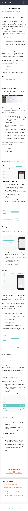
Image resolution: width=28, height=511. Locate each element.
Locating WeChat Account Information (13, 498)
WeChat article (21, 131)
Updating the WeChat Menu (10, 79)
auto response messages (16, 19)
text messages (8, 66)
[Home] (6, 2)
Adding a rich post (8, 360)
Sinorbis (4, 11)
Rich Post (16, 320)
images (6, 67)
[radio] (10, 472)
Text (8, 320)
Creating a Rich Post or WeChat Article (13, 495)
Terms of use (17, 508)
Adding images (8, 358)
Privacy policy (11, 508)
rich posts (7, 69)
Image (11, 320)
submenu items (12, 41)
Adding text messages (9, 357)
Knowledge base (11, 11)
